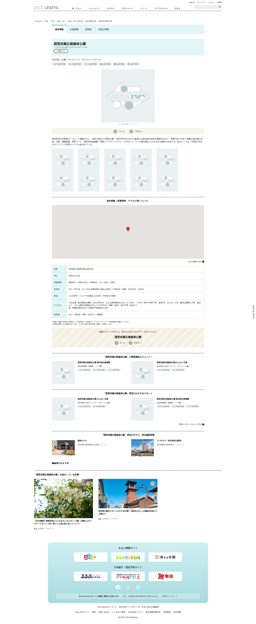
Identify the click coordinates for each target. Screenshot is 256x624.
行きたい (139, 131)
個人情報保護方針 (153, 612)
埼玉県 (53, 21)
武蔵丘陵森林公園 (90, 21)
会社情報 (177, 612)
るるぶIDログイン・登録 (85, 612)
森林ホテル (82, 440)
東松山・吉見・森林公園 (75, 21)
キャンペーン (202, 2)
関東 (46, 21)
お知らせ (192, 2)
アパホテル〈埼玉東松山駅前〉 (170, 440)
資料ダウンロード (169, 596)
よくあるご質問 (118, 612)
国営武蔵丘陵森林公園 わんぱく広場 (172, 362)
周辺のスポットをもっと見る (190, 424)
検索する (220, 7)
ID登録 (219, 2)
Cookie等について (135, 612)
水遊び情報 (103, 29)
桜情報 (88, 29)
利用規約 (167, 612)
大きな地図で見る (195, 262)
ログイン (212, 2)
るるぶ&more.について (106, 607)
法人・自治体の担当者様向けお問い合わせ (140, 596)
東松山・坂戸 (61, 21)
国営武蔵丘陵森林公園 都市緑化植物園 (94, 362)
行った (122, 131)
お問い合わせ (103, 612)
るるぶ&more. (38, 21)
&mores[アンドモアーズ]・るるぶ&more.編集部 (139, 607)
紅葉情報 (74, 29)
